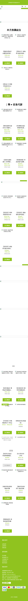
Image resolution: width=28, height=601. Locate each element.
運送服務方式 (5, 557)
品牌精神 (4, 545)
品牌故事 (4, 544)
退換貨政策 (4, 561)
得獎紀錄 (4, 547)
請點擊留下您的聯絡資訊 (12, 578)
